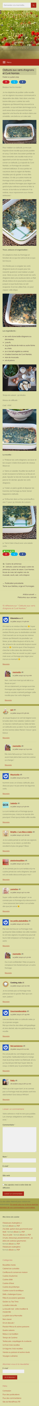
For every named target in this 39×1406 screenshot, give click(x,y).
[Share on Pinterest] (6, 82)
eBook (11, 1226)
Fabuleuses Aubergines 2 (12, 1223)
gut (11, 710)
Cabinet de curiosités (11, 1269)
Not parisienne (16, 1046)
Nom (5, 1157)
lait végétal (18, 572)
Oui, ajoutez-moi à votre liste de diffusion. (17, 1186)
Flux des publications (11, 1395)
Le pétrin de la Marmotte (12, 1316)
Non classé (7, 1319)
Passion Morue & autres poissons (16, 1327)
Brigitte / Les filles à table (21, 832)
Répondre (6, 664)
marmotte (17, 672)
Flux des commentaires (12, 1398)
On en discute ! (8, 1323)
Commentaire (9, 1125)
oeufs (12, 575)
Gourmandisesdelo (18, 1011)
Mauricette (15, 775)
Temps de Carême (10, 1338)
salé (16, 575)
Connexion (7, 1391)
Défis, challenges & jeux (12, 1294)
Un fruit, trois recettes (11, 1345)
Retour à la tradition (10, 1334)
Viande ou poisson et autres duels (16, 1352)
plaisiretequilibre (17, 861)
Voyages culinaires (10, 1356)
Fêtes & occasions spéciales (14, 1298)
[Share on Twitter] (14, 82)
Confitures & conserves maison (15, 1272)
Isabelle (13, 803)
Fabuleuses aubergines (11, 1247)
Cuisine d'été (8, 1280)
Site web (6, 1175)
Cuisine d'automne (10, 1276)
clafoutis (9, 567)
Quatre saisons (9, 1330)
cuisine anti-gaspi (19, 567)
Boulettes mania (9, 1265)
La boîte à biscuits (10, 1305)
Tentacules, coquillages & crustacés (17, 1341)
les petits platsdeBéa (19, 921)
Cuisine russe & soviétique (13, 1291)
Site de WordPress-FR (11, 1402)
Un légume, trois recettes (13, 1349)
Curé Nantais (29, 569)
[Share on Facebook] (22, 82)
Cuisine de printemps (13, 564)
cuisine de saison (17, 569)
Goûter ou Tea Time (10, 1302)
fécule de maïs (8, 572)
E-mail (6, 1166)
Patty (12, 1081)
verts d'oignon (24, 575)
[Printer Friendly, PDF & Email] (9, 551)
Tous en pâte (7, 1235)
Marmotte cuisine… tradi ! (19, 24)
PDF (18, 1226)
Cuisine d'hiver (8, 1283)
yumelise (14, 889)
